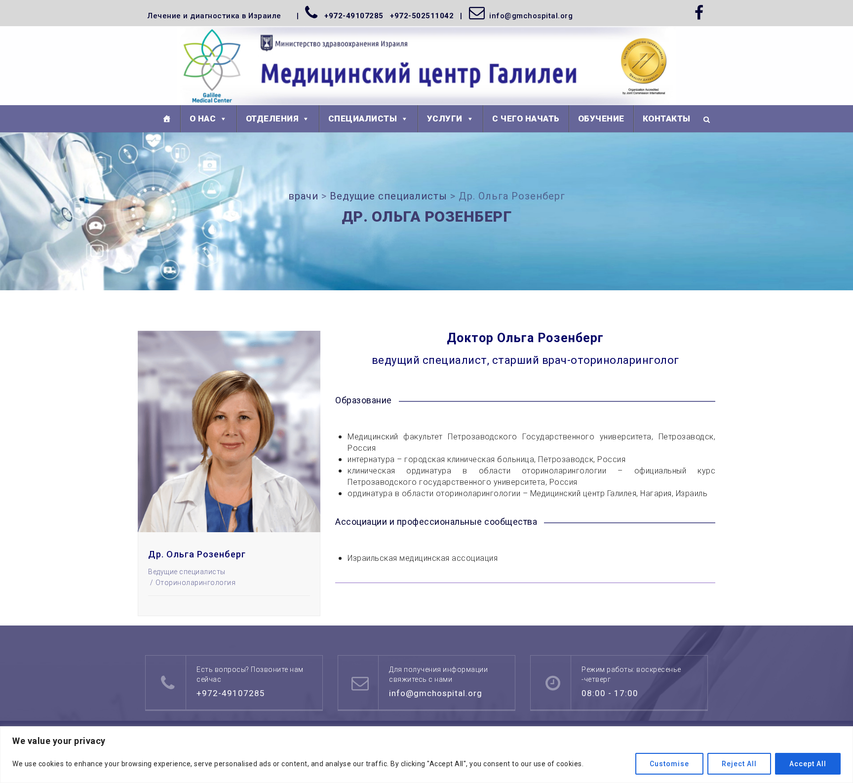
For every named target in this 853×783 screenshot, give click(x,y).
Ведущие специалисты (187, 572)
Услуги (445, 118)
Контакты (667, 118)
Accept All (807, 764)
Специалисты (362, 118)
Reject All (739, 764)
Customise (669, 764)
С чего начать (526, 118)
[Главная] (166, 118)
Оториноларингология (195, 583)
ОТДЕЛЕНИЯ (272, 118)
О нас (203, 118)
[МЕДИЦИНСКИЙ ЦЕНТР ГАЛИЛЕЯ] (426, 66)
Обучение (601, 118)
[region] (426, 754)
